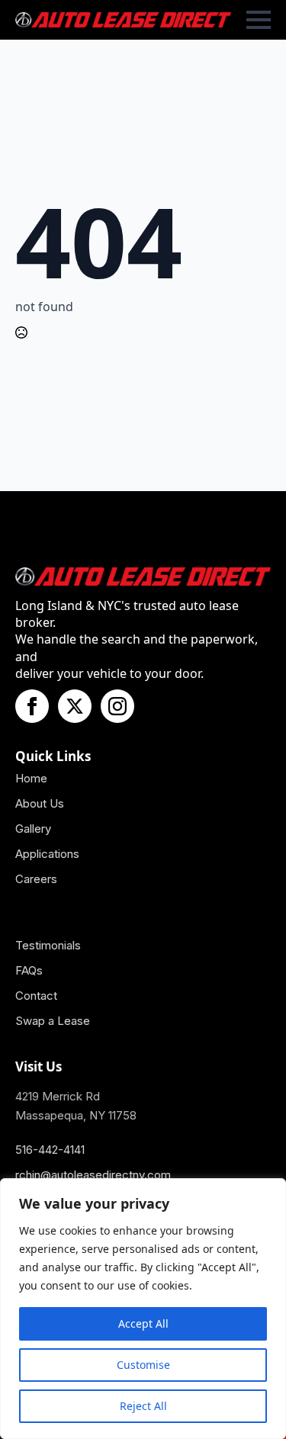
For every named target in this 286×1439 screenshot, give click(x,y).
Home (31, 778)
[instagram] (117, 706)
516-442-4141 (50, 1149)
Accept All (143, 1323)
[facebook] (32, 706)
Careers (36, 879)
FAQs (29, 970)
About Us (39, 803)
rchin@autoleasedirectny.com (93, 1175)
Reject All (143, 1406)
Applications (47, 853)
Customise (143, 1364)
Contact (36, 995)
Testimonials (48, 945)
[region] (143, 1308)
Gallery (33, 828)
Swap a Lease (52, 1020)
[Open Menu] (258, 20)
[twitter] (75, 706)
